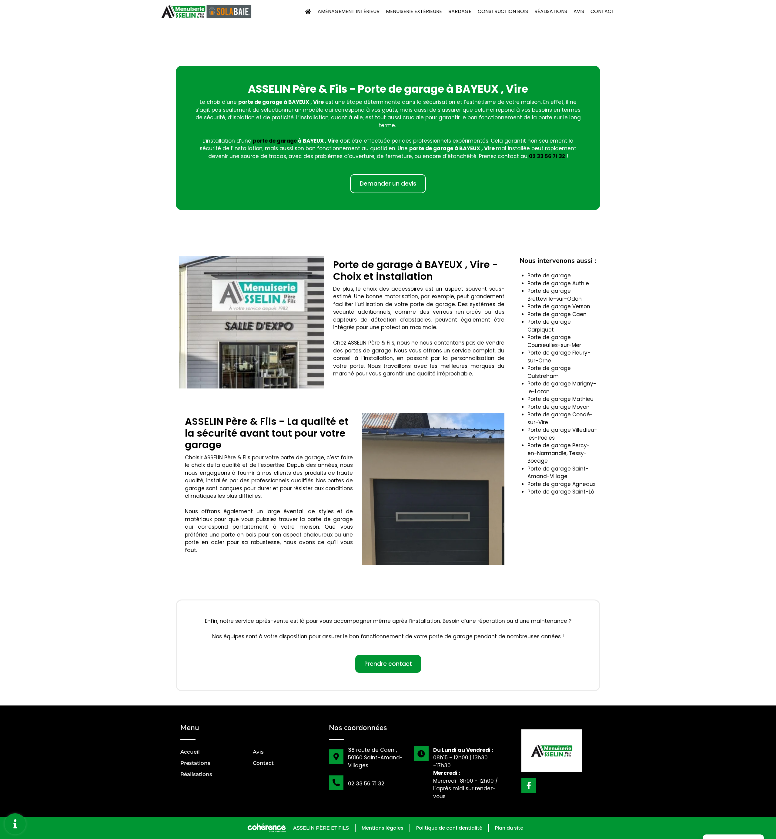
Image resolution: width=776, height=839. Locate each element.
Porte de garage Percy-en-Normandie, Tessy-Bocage (558, 453)
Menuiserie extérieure (414, 11)
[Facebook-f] (528, 785)
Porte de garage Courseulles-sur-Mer (554, 341)
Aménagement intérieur (349, 11)
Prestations (195, 763)
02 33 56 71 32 (547, 156)
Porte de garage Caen (557, 314)
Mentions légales (382, 827)
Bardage (459, 11)
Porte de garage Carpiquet (549, 325)
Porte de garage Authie (558, 283)
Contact (602, 11)
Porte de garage (549, 275)
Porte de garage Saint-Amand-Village (558, 472)
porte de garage (275, 140)
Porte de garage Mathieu (560, 399)
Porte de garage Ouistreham (549, 372)
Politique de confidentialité (449, 827)
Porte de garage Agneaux (561, 484)
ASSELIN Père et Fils (321, 828)
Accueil (190, 752)
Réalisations (550, 11)
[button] (388, 183)
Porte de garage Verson (558, 306)
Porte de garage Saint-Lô (560, 491)
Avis (579, 11)
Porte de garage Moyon (558, 407)
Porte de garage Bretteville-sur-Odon (554, 294)
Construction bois (503, 11)
